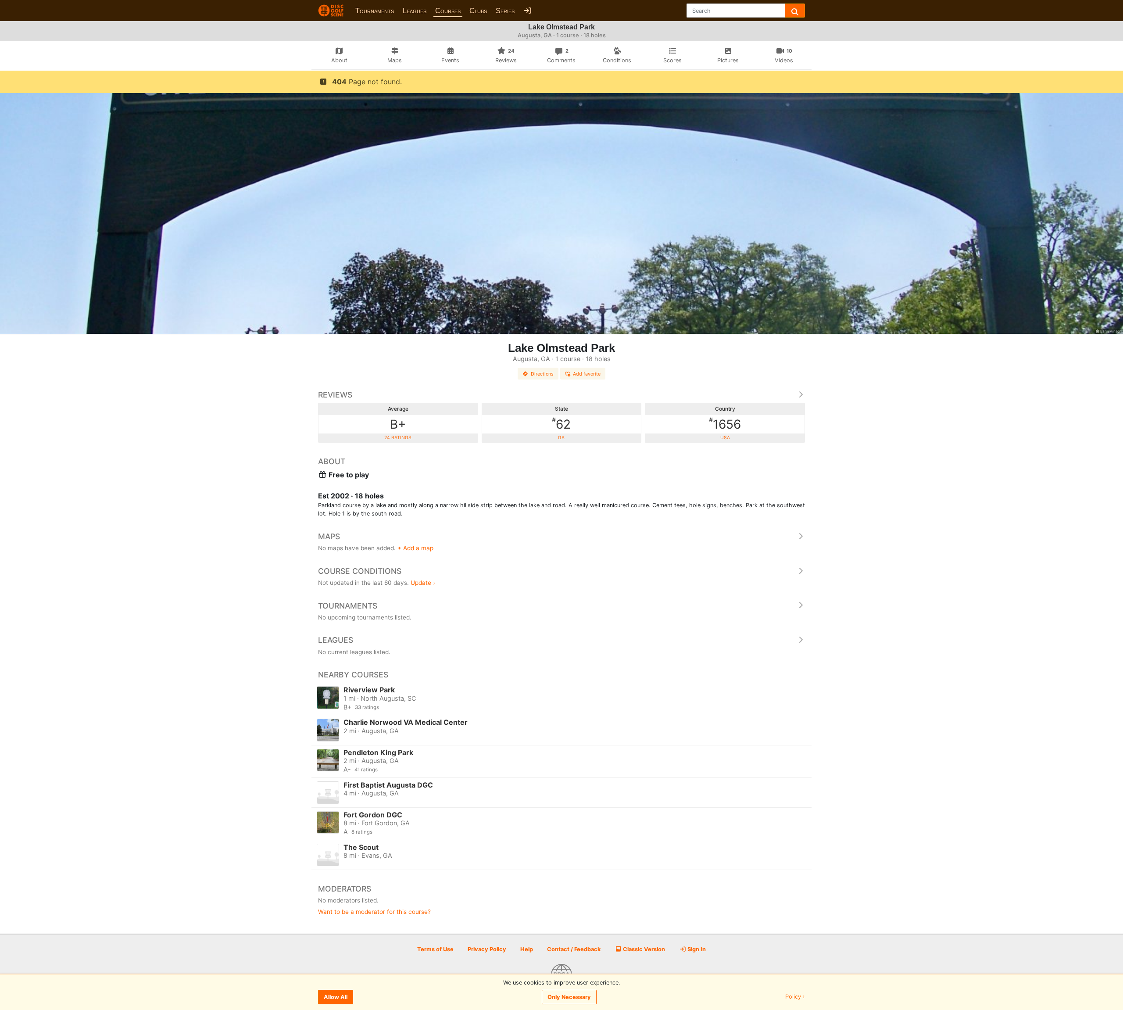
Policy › (795, 997)
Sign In (696, 949)
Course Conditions (359, 571)
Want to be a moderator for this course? (374, 911)
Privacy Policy (487, 949)
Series (505, 10)
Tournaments (374, 10)
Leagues (414, 10)
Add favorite (587, 374)
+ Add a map (415, 548)
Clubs (478, 10)
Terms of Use (435, 949)
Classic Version (643, 949)
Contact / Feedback (574, 949)
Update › (423, 582)
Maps (329, 536)
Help (526, 949)
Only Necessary (569, 997)
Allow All (335, 997)
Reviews (335, 394)
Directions (542, 374)
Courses (448, 10)
